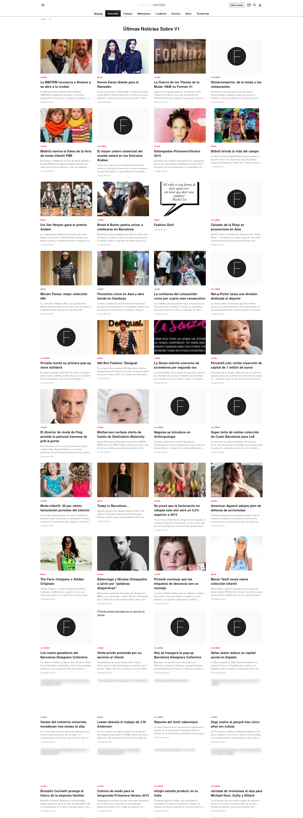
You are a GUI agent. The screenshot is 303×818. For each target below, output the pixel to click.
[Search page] (255, 5)
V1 (50, 19)
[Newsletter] (249, 5)
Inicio (43, 19)
